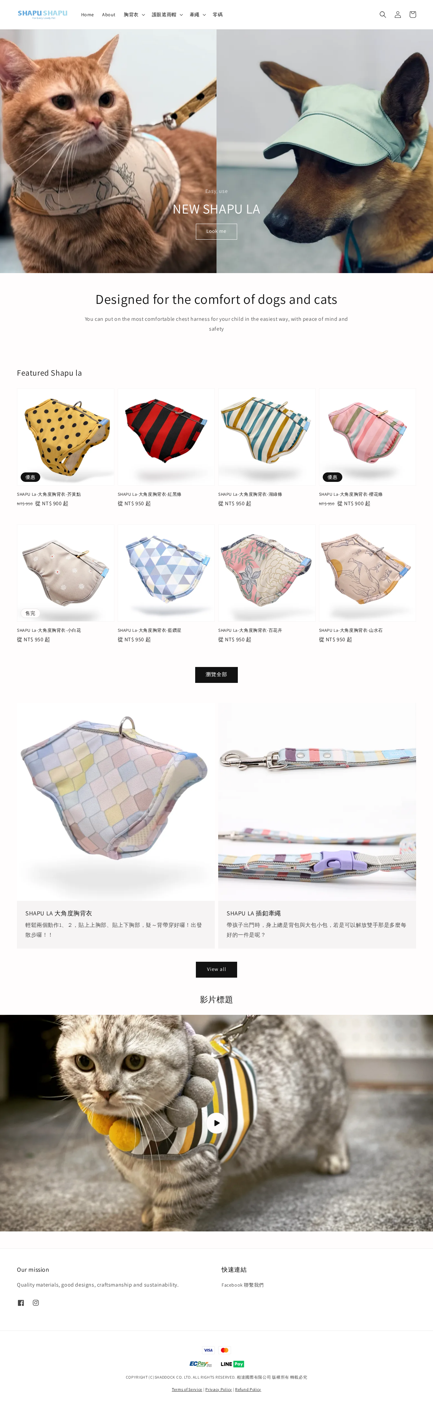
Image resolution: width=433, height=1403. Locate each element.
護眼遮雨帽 (164, 15)
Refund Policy (248, 1389)
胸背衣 (131, 15)
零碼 (218, 15)
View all (216, 969)
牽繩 (195, 15)
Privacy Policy (218, 1389)
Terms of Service (187, 1389)
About (109, 15)
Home (87, 15)
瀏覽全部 (216, 674)
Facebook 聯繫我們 (243, 1285)
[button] (382, 14)
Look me (216, 231)
